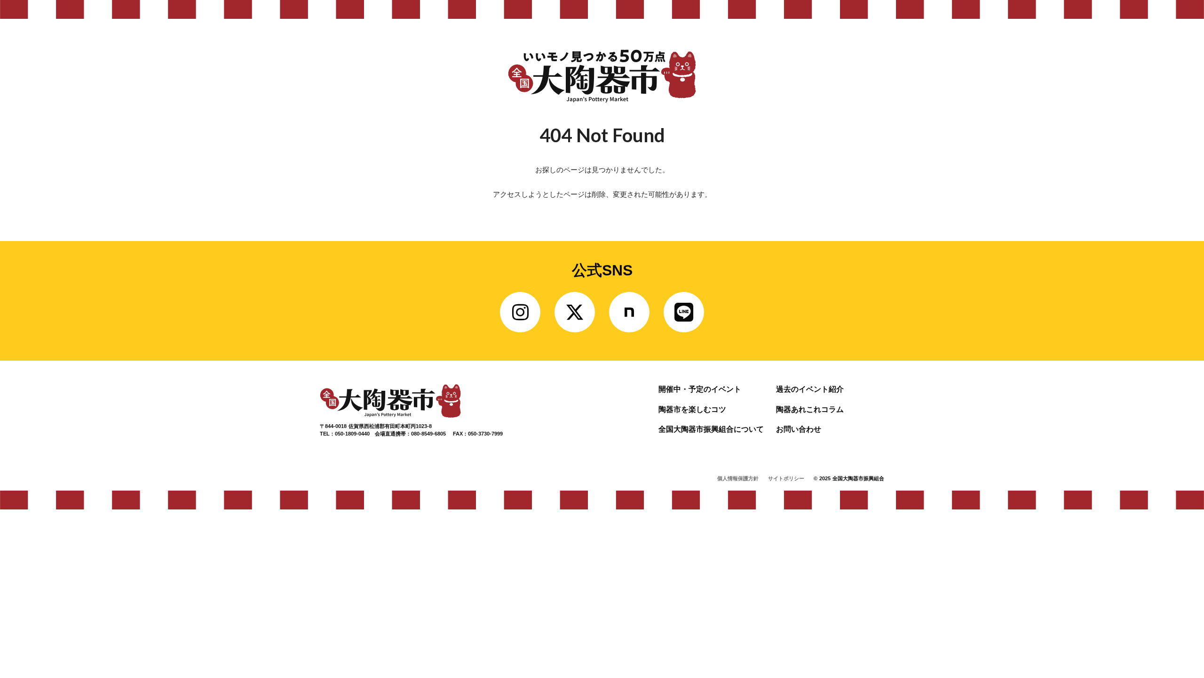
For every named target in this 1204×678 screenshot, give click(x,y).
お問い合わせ (798, 429)
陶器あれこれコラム (810, 409)
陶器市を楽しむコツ (692, 409)
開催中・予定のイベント (699, 389)
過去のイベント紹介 (810, 389)
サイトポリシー (786, 478)
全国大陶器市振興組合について (711, 429)
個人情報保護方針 (738, 478)
